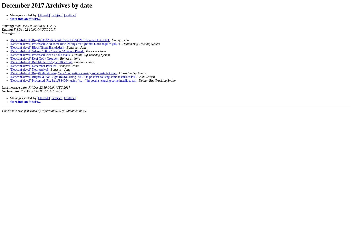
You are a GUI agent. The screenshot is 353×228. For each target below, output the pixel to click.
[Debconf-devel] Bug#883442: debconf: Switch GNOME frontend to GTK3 (60, 40)
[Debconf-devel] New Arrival (29, 69)
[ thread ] (44, 15)
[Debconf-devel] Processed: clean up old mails (40, 55)
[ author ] (70, 15)
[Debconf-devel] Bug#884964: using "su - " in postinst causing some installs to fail (63, 73)
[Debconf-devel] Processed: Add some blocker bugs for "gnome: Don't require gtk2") (65, 44)
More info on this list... (25, 19)
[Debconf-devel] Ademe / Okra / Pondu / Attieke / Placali (47, 51)
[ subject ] (57, 15)
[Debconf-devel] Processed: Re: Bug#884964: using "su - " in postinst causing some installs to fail (73, 80)
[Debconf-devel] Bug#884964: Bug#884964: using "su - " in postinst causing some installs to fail (73, 77)
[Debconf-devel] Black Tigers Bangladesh (37, 47)
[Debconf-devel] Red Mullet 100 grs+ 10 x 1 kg (41, 62)
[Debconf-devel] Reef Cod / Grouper (34, 58)
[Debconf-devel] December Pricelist (33, 66)
